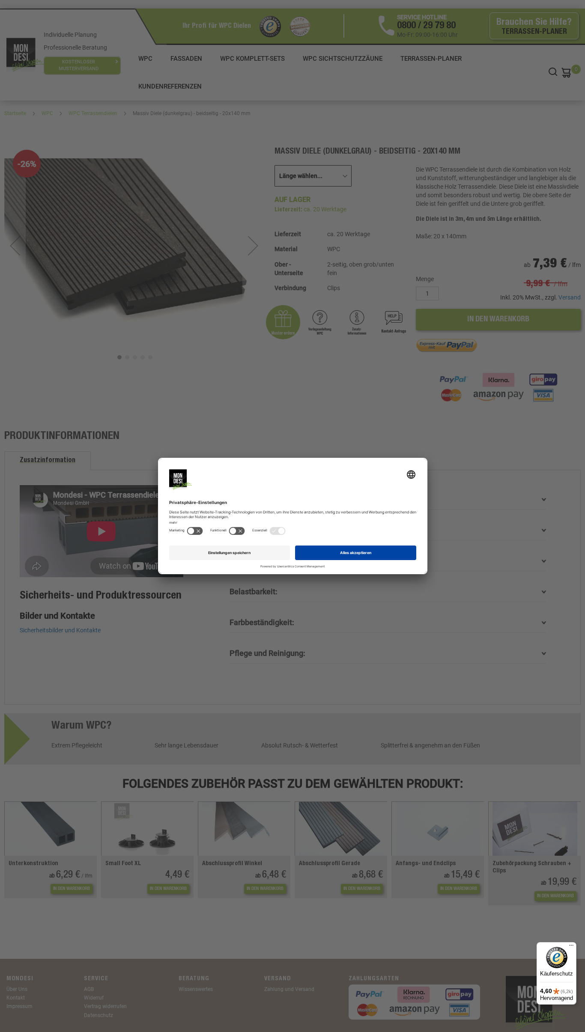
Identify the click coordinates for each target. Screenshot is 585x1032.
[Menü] (571, 947)
